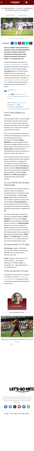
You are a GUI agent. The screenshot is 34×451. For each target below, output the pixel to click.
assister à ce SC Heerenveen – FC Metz (15, 64)
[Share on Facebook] (12, 43)
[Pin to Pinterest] (19, 43)
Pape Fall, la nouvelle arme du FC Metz (17, 339)
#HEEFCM (10, 90)
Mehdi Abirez (17, 306)
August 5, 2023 (25, 109)
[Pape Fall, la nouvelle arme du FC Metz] (17, 326)
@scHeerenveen (18, 96)
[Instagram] (14, 406)
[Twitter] (10, 406)
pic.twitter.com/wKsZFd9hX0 (15, 107)
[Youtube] (19, 406)
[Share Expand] (30, 43)
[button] (2, 330)
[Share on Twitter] (15, 43)
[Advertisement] (17, 363)
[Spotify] (28, 406)
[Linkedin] (24, 406)
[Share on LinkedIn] (23, 43)
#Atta (14, 102)
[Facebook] (5, 406)
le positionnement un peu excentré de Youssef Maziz (16, 80)
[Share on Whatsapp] (27, 43)
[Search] (32, 2)
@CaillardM (10, 105)
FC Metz (14, 238)
